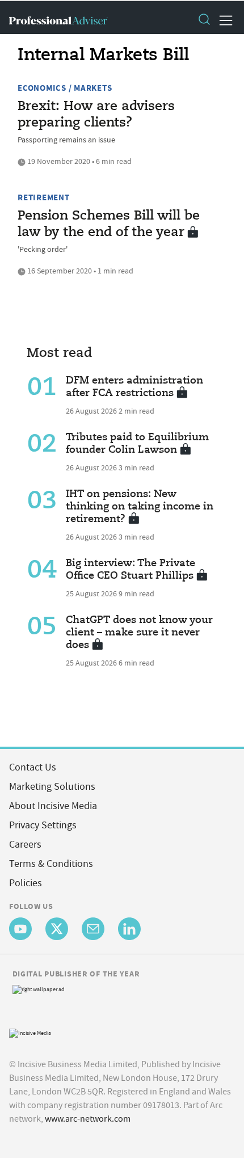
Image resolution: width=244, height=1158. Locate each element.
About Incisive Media (53, 805)
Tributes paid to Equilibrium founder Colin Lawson (137, 443)
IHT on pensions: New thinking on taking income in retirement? (139, 506)
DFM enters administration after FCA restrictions (134, 387)
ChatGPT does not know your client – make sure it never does (139, 632)
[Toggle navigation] (222, 20)
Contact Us (32, 767)
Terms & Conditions (51, 863)
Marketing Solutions (52, 786)
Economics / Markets (65, 88)
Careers (25, 844)
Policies (25, 883)
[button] (203, 20)
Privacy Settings (43, 825)
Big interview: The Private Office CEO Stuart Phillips (130, 569)
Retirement (44, 197)
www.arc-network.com (88, 1119)
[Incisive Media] (30, 1031)
